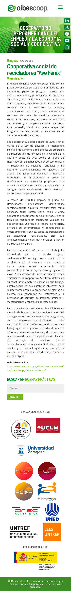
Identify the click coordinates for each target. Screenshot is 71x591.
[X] (67, 27)
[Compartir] (67, 47)
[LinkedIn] (67, 20)
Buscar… (15, 397)
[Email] (67, 40)
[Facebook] (67, 33)
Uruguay (12, 60)
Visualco (35, 587)
